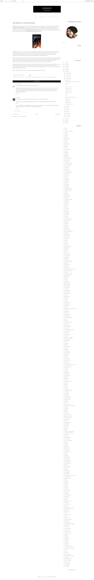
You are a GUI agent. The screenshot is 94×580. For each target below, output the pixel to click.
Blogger (74, 569)
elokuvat (65, 197)
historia (65, 228)
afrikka (65, 146)
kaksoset (65, 257)
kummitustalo (66, 314)
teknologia (66, 490)
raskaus (65, 426)
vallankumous (66, 528)
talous (65, 487)
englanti (65, 200)
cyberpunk (66, 179)
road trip (65, 434)
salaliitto (65, 446)
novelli (65, 388)
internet (65, 238)
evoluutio (66, 208)
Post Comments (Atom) (22, 116)
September (67, 78)
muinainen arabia (67, 366)
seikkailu (66, 458)
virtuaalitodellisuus (67, 546)
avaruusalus (66, 170)
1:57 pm (17, 108)
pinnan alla (66, 419)
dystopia (65, 185)
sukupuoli (66, 472)
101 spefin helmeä (20, 77)
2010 (65, 119)
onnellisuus (66, 399)
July (66, 106)
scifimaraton (66, 457)
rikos (65, 429)
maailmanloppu (67, 338)
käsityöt (65, 266)
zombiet (65, 566)
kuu (39, 77)
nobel (65, 384)
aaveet (65, 141)
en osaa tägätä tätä (67, 199)
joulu (65, 252)
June (66, 108)
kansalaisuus (66, 260)
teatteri (65, 488)
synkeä (65, 481)
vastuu (65, 537)
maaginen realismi (67, 337)
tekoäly (65, 491)
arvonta (65, 161)
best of (65, 176)
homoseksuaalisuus (67, 231)
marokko (65, 343)
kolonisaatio (34, 77)
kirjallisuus (66, 285)
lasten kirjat (66, 325)
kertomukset (66, 275)
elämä (65, 193)
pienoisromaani (67, 416)
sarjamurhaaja (66, 451)
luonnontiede (66, 334)
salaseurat (66, 447)
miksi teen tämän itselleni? (69, 364)
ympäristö (66, 563)
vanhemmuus (66, 531)
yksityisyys (66, 561)
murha (65, 370)
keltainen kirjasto (67, 273)
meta (65, 357)
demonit (65, 184)
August (66, 80)
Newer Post (16, 114)
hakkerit (65, 223)
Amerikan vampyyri (69, 92)
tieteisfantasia (66, 501)
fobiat (65, 216)
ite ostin (65, 244)
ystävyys (65, 564)
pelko (65, 411)
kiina (65, 279)
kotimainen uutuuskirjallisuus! (70, 308)
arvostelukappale (67, 163)
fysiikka (65, 217)
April (66, 111)
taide (65, 484)
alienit (65, 152)
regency (65, 428)
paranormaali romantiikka (69, 405)
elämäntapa (66, 196)
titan (65, 505)
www (65, 551)
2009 (65, 120)
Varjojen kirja (67, 100)
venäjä (65, 540)
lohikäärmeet (66, 326)
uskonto (65, 520)
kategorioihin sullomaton (69, 269)
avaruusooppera (67, 172)
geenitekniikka (67, 219)
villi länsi (66, 544)
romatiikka (66, 438)
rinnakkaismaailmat (67, 432)
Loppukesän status (68, 86)
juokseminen (66, 253)
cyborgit (65, 181)
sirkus (65, 464)
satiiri (65, 452)
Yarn (66, 95)
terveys (65, 497)
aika (65, 147)
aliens (65, 153)
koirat (65, 300)
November (67, 74)
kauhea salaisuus (67, 270)
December (67, 73)
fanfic (65, 210)
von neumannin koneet (68, 548)
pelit (65, 410)
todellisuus (66, 507)
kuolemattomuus (67, 317)
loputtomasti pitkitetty (68, 329)
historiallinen (66, 229)
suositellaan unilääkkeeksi (69, 475)
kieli (65, 278)
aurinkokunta (66, 166)
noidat (65, 385)
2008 (65, 122)
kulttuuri (65, 311)
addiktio (65, 143)
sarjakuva (66, 449)
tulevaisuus (66, 511)
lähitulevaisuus (67, 322)
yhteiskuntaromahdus (68, 555)
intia (65, 240)
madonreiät (66, 340)
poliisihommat (67, 422)
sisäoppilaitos (66, 466)
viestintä (65, 543)
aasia (65, 140)
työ (64, 513)
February (67, 115)
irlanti (65, 241)
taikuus (65, 485)
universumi (66, 517)
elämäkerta (66, 194)
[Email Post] (30, 75)
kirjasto (65, 288)
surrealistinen (66, 478)
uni (64, 516)
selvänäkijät (66, 461)
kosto (65, 307)
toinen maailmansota (68, 508)
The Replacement (68, 88)
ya (64, 552)
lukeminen (66, 331)
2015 (65, 64)
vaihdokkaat (66, 522)
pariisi (65, 407)
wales (65, 549)
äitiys (65, 150)
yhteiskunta (53, 77)
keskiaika (66, 276)
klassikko (29, 77)
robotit (65, 435)
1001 (65, 129)
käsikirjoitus (66, 264)
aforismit (65, 144)
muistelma (66, 367)
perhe (65, 413)
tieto (65, 502)
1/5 (64, 128)
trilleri (65, 510)
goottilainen (66, 220)
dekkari (65, 182)
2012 (65, 69)
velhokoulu (66, 538)
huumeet (65, 232)
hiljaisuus (66, 226)
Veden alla (67, 83)
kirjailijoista (66, 282)
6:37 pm (17, 93)
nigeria (65, 382)
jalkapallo (66, 247)
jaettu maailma (67, 246)
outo (65, 402)
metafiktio (66, 358)
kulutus (65, 313)
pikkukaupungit (67, 417)
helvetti (65, 225)
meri (65, 355)
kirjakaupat (66, 284)
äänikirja (65, 138)
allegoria (65, 155)
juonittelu (66, 255)
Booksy (17, 83)
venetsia (65, 541)
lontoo (65, 328)
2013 (65, 68)
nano (65, 379)
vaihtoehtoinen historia (68, 523)
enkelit (65, 202)
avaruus (65, 169)
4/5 (25, 77)
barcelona (66, 175)
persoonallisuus (67, 414)
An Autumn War (68, 102)
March (66, 113)
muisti (65, 369)
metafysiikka (66, 360)
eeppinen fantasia (67, 188)
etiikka (65, 206)
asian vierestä (66, 164)
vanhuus (65, 534)
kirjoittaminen (66, 293)
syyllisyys (66, 482)
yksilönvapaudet (67, 558)
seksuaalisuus (66, 460)
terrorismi (66, 496)
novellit (65, 391)
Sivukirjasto (47, 8)
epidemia (66, 203)
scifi (41, 77)
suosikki (65, 473)
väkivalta (66, 525)
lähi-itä (65, 320)
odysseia (65, 394)
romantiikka (66, 437)
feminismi (66, 213)
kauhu (65, 272)
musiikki (65, 372)
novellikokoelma (67, 390)
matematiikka (66, 346)
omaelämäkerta (67, 397)
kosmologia (66, 305)
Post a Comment (17, 110)
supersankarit (66, 476)
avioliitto (66, 173)
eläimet (65, 191)
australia (65, 167)
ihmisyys (65, 237)
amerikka (66, 156)
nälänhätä (66, 378)
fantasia (65, 211)
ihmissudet (66, 235)
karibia (65, 263)
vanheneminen (67, 532)
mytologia (66, 375)
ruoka (65, 443)
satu (65, 454)
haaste (65, 222)
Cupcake (66, 93)
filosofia (65, 214)
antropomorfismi (67, 158)
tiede (65, 499)
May (66, 109)
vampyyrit (66, 529)
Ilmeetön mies (67, 98)
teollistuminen (67, 494)
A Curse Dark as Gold (69, 104)
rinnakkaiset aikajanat (68, 431)
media (65, 347)
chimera (65, 178)
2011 (65, 71)
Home (37, 114)
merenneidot (66, 354)
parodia (65, 408)
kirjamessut (66, 287)
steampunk (66, 470)
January (67, 116)
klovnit (65, 297)
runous (65, 441)
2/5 (64, 132)
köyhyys (65, 310)
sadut (65, 444)
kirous (65, 294)
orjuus (65, 400)
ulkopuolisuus (66, 514)
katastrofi (66, 267)
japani (65, 250)
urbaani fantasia (67, 519)
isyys (65, 243)
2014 (65, 66)
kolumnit (66, 303)
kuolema (65, 316)
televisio (65, 493)
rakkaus (65, 425)
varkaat (65, 535)
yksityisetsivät (67, 560)
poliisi (65, 420)
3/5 (64, 134)
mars (65, 344)
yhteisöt (65, 557)
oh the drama (66, 396)
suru (65, 479)
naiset (65, 376)
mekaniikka (66, 352)
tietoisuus (47, 77)
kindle (65, 281)
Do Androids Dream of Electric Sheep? (72, 81)
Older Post (57, 114)
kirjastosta (66, 290)
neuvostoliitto (66, 381)
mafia (65, 341)
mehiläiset (66, 350)
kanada (65, 258)
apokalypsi (66, 160)
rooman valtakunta (67, 440)
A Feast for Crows (68, 90)
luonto (65, 335)
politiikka (66, 423)
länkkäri (65, 323)
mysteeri (65, 373)
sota (44, 77)
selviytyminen (66, 463)
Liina (17, 97)
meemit (65, 349)
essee (65, 205)
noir (65, 387)
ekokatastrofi (66, 190)
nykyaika (66, 393)
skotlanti (65, 467)
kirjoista (65, 291)
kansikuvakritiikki (67, 261)
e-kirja (65, 187)
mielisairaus (66, 363)
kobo (65, 299)
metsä (65, 361)
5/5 (64, 137)
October (67, 76)
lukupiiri (65, 332)
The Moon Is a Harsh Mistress (70, 97)
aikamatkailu (66, 149)
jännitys (65, 249)
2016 (65, 62)
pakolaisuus (66, 404)
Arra (66, 85)
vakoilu (65, 526)
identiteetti (66, 234)
